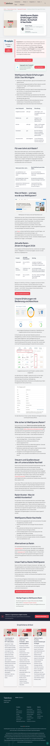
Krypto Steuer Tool (30, 711)
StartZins (35, 602)
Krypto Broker (19, 712)
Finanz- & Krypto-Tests (11, 9)
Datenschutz (39, 712)
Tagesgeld (25, 602)
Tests (16, 4)
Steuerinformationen (20, 476)
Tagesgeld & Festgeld (22, 9)
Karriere (38, 714)
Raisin (18, 231)
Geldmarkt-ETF (21, 552)
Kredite (17, 714)
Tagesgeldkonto (19, 548)
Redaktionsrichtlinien (29, 29)
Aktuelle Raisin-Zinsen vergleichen (23, 60)
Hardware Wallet (30, 714)
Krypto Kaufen (19, 711)
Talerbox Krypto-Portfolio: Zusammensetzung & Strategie (40, 631)
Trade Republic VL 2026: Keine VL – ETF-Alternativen (10, 630)
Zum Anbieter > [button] (8, 50)
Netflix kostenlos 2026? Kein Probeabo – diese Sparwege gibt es (25, 631)
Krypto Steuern (19, 717)
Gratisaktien (17, 1)
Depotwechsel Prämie (20, 721)
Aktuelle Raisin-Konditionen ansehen (24, 591)
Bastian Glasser (28, 25)
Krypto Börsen (30, 709)
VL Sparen (18, 716)
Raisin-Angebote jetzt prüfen (22, 293)
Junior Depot (29, 716)
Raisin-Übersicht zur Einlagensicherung (33, 429)
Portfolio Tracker (30, 717)
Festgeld (30, 602)
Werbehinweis (27, 31)
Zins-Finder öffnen (39, 67)
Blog (17, 709)
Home (5, 9)
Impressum (39, 711)
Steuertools (18, 719)
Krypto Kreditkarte (30, 712)
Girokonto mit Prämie (31, 721)
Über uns (39, 709)
